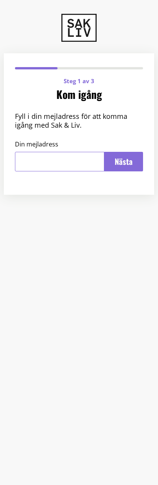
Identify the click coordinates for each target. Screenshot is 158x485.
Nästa (124, 161)
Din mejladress (36, 144)
